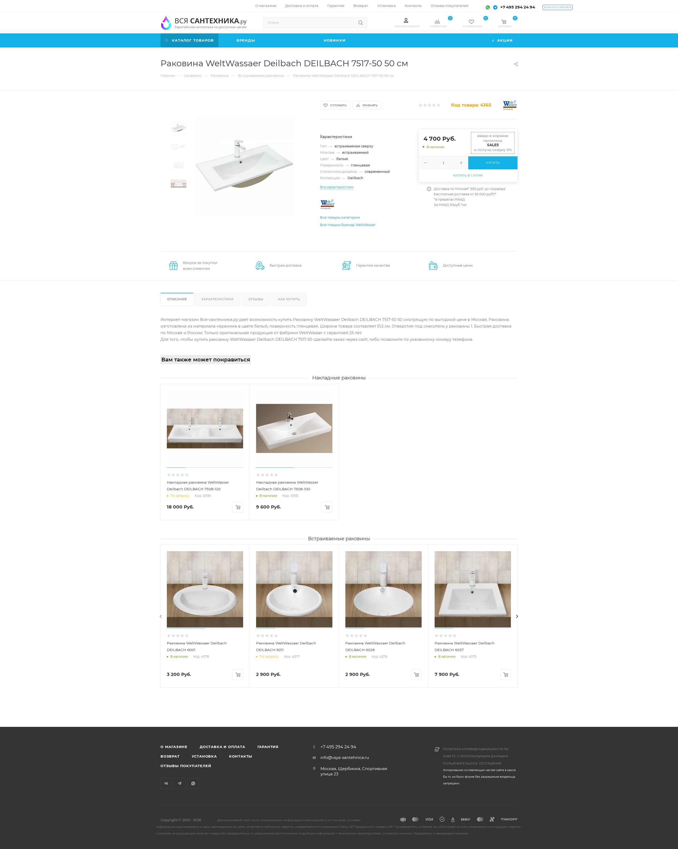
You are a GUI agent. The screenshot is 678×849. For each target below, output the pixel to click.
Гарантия (268, 747)
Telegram (179, 783)
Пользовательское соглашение (472, 763)
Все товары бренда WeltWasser (348, 225)
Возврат (170, 756)
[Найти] (360, 22)
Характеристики (217, 299)
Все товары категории (340, 217)
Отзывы (256, 299)
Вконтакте (166, 783)
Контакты (240, 756)
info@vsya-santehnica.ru (344, 757)
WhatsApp (193, 783)
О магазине (174, 747)
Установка (204, 756)
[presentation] (160, 616)
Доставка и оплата (222, 747)
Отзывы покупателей (185, 766)
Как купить (289, 299)
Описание (177, 299)
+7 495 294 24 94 (517, 7)
